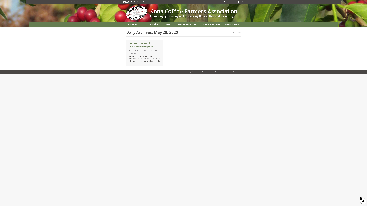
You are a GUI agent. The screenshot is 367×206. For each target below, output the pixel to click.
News (144, 50)
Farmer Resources (187, 24)
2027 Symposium (150, 24)
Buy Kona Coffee (211, 24)
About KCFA (231, 24)
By (153, 50)
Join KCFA (132, 24)
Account (232, 2)
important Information (135, 50)
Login (242, 2)
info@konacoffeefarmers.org (143, 2)
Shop (168, 24)
